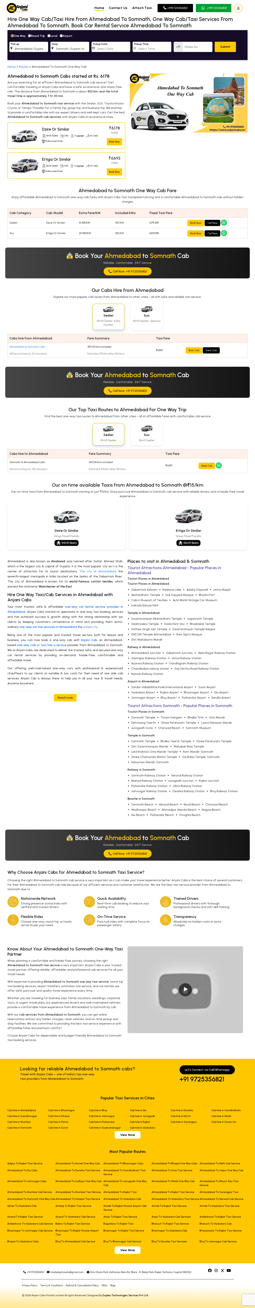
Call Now (212, 223)
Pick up (15, 44)
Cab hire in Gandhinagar (22, 1116)
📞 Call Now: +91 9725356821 (127, 271)
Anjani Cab (89, 640)
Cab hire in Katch (181, 1116)
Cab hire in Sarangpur (184, 1122)
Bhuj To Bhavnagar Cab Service (122, 1241)
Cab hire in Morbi (221, 1116)
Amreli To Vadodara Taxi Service (220, 1206)
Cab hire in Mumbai (18, 1122)
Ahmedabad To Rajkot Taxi (120, 1192)
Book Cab (194, 350)
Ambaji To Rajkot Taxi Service (73, 1206)
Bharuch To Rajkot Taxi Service (170, 1223)
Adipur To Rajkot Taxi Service (24, 1163)
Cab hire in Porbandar (102, 1122)
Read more (65, 697)
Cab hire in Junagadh (142, 1116)
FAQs (105, 1285)
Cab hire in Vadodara (142, 1127)
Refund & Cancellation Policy (82, 1285)
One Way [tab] (20, 36)
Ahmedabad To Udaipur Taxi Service (77, 1199)
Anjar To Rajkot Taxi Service (120, 1216)
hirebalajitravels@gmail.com (67, 1272)
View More (127, 1135)
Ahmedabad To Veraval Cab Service (221, 1199)
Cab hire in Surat (58, 1127)
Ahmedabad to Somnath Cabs (27, 346)
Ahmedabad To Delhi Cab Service (220, 1163)
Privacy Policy (29, 1285)
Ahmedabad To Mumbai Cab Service (29, 1192)
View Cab (211, 350)
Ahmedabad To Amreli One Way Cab (77, 1163)
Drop (55, 44)
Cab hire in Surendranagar (105, 1127)
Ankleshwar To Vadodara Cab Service (30, 1223)
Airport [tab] (67, 36)
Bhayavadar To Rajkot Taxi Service (221, 1230)
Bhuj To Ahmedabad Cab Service (75, 1241)
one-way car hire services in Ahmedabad (48, 627)
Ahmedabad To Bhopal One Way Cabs (174, 1163)
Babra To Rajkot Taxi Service (72, 1223)
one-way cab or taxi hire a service (41, 645)
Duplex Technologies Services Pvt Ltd (125, 1295)
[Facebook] (210, 1271)
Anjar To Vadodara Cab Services (171, 1216)
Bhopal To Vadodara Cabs (23, 1241)
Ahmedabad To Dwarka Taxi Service (77, 1170)
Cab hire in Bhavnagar (61, 1110)
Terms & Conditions (51, 1285)
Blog (112, 1285)
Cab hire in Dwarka (182, 1110)
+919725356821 (176, 8)
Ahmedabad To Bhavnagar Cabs (123, 1163)
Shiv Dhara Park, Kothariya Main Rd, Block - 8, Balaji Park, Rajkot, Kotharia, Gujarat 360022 (140, 1272)
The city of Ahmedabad (97, 571)
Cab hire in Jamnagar (102, 1116)
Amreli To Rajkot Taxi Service (169, 1206)
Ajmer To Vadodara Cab (22, 1206)
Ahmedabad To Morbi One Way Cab (173, 1181)
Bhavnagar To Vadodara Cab (169, 1230)
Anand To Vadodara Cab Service (75, 1216)
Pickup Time (141, 44)
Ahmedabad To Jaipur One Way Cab (221, 1170)
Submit (225, 46)
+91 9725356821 (202, 1079)
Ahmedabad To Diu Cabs (22, 1170)
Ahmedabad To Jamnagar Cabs (26, 1181)
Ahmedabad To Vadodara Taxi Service (175, 1199)
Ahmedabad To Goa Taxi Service (172, 1170)
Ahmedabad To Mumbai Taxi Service (78, 1192)
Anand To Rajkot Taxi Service (25, 1216)
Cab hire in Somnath (19, 1127)
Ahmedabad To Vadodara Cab (122, 1199)
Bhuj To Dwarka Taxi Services (169, 1241)
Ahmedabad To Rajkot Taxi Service (173, 1192)
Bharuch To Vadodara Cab (216, 1223)
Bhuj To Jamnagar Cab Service (218, 1241)
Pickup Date (100, 44)
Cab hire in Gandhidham (226, 1110)
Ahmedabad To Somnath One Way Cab (31, 1199)
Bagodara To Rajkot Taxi (118, 1223)
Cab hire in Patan (58, 1122)
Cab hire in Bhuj (98, 1110)
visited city (90, 627)
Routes (23, 66)
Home (99, 8)
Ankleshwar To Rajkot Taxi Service (220, 1216)
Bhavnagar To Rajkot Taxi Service (123, 1230)
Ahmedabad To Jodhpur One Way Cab (78, 1181)
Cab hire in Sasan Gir (223, 1122)
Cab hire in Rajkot (140, 1122)
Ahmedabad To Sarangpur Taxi (219, 1192)
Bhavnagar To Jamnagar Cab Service (30, 1230)
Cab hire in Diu (138, 1110)
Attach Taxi (142, 8)
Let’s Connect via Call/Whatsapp (207, 1070)
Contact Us (118, 8)
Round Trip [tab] (38, 36)
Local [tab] (53, 36)
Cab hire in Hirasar (59, 1116)
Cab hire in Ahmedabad (21, 1110)
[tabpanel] (127, 45)
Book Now (114, 141)
